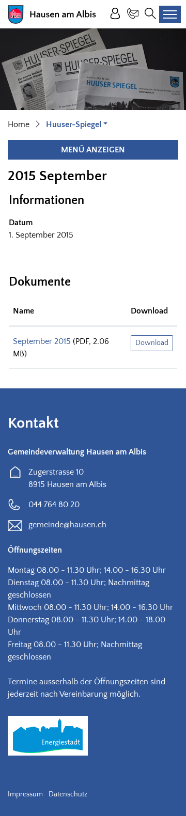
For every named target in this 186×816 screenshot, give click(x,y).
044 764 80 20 (54, 504)
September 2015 (42, 341)
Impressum (25, 794)
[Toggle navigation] (170, 14)
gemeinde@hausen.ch (67, 524)
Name (23, 311)
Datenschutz (68, 794)
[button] (76, 124)
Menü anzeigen (93, 149)
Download (149, 311)
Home (18, 124)
